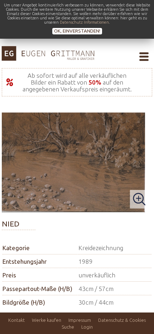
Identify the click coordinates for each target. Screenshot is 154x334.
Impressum (79, 320)
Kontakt (16, 320)
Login (87, 326)
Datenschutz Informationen (84, 22)
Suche (68, 326)
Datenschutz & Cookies (122, 320)
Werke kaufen (46, 320)
